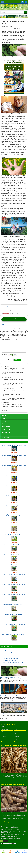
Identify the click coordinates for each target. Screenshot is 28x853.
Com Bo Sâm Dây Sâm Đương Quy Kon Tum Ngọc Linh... (14, 535)
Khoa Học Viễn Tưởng (6, 438)
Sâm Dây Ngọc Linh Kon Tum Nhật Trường (13, 745)
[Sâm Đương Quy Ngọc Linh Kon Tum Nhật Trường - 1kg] (14, 637)
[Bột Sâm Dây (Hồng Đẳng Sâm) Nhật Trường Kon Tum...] (14, 548)
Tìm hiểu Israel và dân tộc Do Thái (8, 714)
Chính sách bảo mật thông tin (9, 654)
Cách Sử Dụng (5, 729)
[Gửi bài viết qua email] (15, 28)
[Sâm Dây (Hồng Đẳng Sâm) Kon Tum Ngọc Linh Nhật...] (14, 448)
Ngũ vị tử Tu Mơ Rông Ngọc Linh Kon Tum (14, 614)
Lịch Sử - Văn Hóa (6, 426)
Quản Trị (4, 415)
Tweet (2, 324)
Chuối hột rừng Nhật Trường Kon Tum (12, 784)
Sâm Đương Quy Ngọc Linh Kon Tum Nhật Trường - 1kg (14, 634)
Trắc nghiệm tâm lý (6, 432)
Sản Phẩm (4, 736)
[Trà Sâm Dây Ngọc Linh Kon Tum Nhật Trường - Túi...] (14, 608)
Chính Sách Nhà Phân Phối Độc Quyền (11, 658)
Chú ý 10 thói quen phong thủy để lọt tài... (10, 677)
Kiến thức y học (5, 423)
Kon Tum (17, 736)
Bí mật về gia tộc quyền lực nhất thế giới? (12, 394)
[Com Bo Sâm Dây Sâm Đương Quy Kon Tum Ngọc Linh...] (14, 538)
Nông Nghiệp (17, 731)
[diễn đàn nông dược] (14, 16)
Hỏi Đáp (16, 741)
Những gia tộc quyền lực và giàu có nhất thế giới (13, 390)
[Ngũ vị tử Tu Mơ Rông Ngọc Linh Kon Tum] (14, 618)
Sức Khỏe (4, 731)
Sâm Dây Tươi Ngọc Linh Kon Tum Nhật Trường (14, 525)
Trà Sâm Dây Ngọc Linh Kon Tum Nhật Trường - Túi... (14, 604)
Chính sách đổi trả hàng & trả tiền (10, 656)
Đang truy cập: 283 (11, 843)
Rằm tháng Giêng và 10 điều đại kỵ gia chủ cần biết (14, 379)
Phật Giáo (17, 739)
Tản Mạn (3, 739)
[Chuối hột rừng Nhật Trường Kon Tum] (14, 798)
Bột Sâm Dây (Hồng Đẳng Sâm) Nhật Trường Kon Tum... (14, 544)
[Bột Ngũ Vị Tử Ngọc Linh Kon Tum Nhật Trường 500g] (14, 628)
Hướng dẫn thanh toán (8, 650)
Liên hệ (16, 726)
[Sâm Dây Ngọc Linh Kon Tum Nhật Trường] (14, 760)
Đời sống (4, 421)
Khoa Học (4, 734)
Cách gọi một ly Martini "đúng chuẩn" (11, 406)
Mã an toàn (4, 354)
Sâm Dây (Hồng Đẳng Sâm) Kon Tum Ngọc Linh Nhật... (14, 445)
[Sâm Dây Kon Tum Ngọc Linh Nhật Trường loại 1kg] (14, 508)
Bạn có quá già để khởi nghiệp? (9, 404)
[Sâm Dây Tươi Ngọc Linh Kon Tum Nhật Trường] (14, 528)
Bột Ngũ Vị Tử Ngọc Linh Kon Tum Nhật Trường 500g (14, 624)
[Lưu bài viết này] (20, 28)
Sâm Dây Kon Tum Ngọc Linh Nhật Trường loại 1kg (14, 505)
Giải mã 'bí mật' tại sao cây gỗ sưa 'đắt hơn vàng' (13, 372)
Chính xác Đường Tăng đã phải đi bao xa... (10, 695)
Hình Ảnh (17, 729)
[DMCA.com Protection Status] (4, 841)
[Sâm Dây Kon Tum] (14, 76)
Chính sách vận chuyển (8, 652)
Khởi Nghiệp (4, 435)
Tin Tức (3, 741)
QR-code (4, 843)
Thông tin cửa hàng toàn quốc (9, 660)
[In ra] (17, 28)
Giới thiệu (4, 726)
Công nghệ (4, 418)
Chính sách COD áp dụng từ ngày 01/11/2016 (13, 662)
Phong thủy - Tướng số (7, 429)
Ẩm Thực (17, 734)
